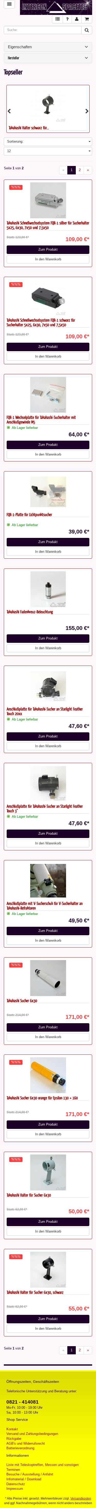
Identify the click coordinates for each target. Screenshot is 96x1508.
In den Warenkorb (48, 259)
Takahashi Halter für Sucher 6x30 (29, 1195)
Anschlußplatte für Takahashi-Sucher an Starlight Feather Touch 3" (45, 808)
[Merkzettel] (57, 19)
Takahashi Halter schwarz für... (29, 127)
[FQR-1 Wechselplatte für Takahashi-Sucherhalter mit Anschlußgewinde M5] (48, 395)
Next (87, 111)
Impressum (14, 1489)
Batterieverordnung (20, 1448)
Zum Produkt (48, 249)
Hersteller (13, 58)
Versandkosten (80, 1498)
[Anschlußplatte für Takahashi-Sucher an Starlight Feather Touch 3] (48, 784)
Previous (9, 111)
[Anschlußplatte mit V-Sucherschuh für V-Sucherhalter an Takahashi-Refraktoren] (48, 881)
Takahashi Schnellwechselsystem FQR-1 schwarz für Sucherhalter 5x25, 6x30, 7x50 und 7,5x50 (41, 322)
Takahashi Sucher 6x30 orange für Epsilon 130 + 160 (42, 1097)
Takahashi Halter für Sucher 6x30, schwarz (35, 1292)
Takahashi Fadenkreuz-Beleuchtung (30, 611)
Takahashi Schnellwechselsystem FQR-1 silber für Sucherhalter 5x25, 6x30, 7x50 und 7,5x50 (48, 225)
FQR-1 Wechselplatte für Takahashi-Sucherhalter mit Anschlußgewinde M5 (41, 420)
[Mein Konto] (77, 19)
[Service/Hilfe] (67, 19)
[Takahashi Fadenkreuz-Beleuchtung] (48, 589)
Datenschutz (15, 1484)
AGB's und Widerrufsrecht (25, 1443)
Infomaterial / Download (23, 1479)
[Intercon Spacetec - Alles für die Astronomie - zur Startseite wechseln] (56, 7)
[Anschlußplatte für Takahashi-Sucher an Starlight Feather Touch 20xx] (48, 686)
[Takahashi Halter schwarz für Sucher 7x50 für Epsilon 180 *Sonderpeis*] (48, 104)
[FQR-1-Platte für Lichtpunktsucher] (48, 492)
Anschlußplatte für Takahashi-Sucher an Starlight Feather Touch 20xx (45, 711)
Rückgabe (13, 1439)
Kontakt (12, 1429)
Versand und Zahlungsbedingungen (32, 1434)
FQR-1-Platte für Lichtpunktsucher (29, 514)
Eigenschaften (20, 47)
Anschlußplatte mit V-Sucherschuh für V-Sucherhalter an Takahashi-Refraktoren (44, 906)
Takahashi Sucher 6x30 (22, 1000)
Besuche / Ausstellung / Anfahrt (29, 1474)
